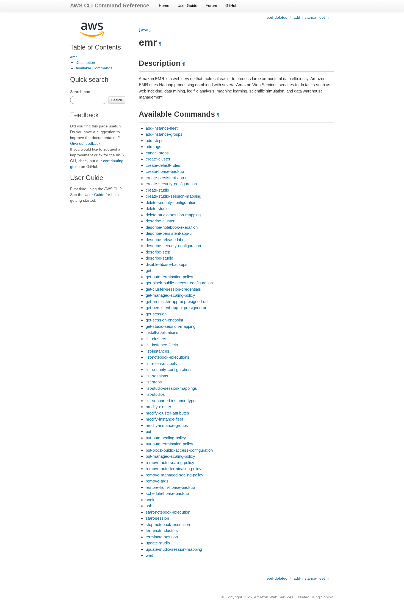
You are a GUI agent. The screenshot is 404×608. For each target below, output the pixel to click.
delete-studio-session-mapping (173, 214)
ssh (149, 505)
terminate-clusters (162, 530)
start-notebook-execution (168, 512)
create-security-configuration (171, 183)
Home (164, 5)
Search (116, 99)
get (148, 270)
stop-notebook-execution (168, 524)
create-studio (157, 190)
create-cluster (158, 159)
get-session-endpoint (164, 320)
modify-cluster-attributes (167, 413)
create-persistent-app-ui (167, 177)
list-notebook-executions (167, 357)
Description (85, 62)
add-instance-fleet (162, 128)
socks (151, 499)
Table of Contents (95, 47)
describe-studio (159, 258)
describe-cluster (160, 221)
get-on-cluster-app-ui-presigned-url (176, 301)
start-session (157, 518)
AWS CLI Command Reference (109, 5)
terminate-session (162, 537)
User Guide (187, 5)
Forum (211, 5)
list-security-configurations (169, 369)
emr (73, 57)
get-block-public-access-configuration (179, 282)
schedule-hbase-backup (167, 493)
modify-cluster (158, 406)
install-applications (162, 332)
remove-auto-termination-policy (173, 468)
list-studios (155, 394)
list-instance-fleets (162, 344)
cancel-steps (157, 153)
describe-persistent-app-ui (169, 233)
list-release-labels (161, 363)
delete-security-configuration (171, 202)
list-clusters (156, 338)
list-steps (154, 382)
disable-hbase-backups (166, 264)
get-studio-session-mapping (170, 326)
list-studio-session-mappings (171, 388)
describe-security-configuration (173, 245)
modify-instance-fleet (164, 419)
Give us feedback (85, 143)
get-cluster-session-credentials (173, 289)
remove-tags (157, 481)
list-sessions (157, 375)
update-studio (158, 543)
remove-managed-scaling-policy (174, 475)
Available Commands (94, 68)
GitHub (231, 5)
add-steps (155, 140)
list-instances (157, 351)
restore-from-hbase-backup (170, 487)
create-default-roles (163, 165)
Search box (80, 91)
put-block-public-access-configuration (179, 450)
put (148, 431)
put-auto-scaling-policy (166, 437)
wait (149, 555)
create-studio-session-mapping (173, 196)
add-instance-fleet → (312, 17)
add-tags (153, 146)
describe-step (158, 252)
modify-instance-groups (167, 425)
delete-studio (157, 208)
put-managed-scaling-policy (170, 456)
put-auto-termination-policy (169, 443)
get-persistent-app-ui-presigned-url (176, 307)
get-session (156, 314)
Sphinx (327, 597)
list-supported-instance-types (172, 400)
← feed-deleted (274, 17)
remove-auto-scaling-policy (170, 462)
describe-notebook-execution (172, 227)
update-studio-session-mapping (174, 549)
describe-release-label (165, 239)
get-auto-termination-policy (169, 276)
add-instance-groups (164, 134)
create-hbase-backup (165, 171)
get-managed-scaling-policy (170, 295)
